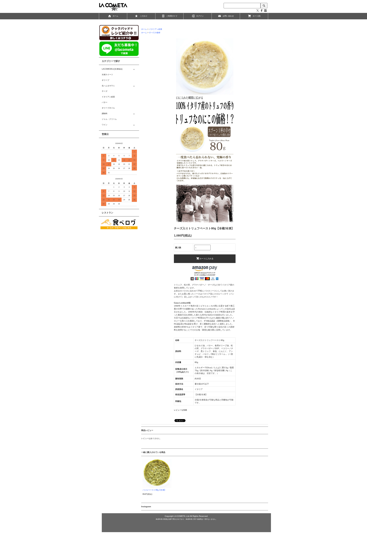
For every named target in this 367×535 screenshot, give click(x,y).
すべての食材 (154, 33)
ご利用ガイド (171, 16)
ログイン (200, 16)
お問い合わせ (228, 16)
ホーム (115, 16)
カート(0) (256, 16)
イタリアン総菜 (155, 29)
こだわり (143, 16)
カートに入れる (206, 258)
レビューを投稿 (180, 410)
